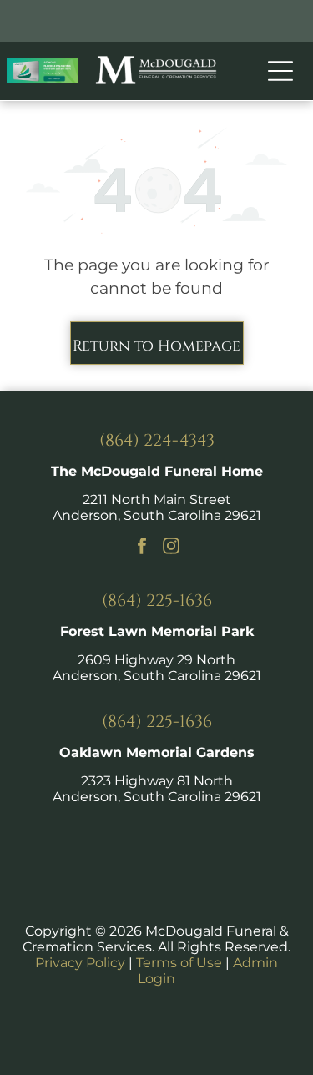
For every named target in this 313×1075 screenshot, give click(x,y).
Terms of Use (179, 963)
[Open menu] (280, 70)
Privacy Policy (80, 963)
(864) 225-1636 (157, 600)
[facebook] (141, 548)
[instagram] (171, 548)
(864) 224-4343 (157, 440)
